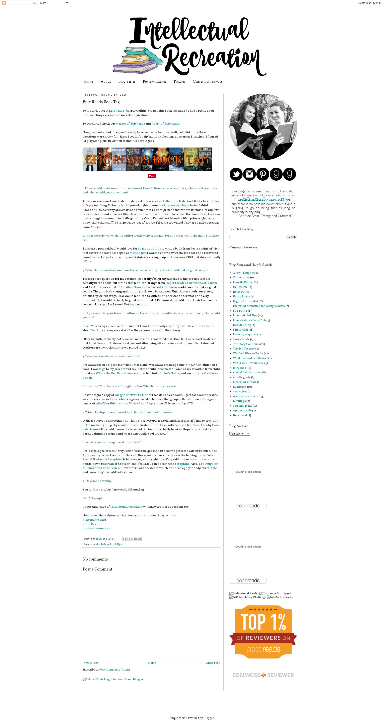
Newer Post (91, 663)
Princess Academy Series (181, 205)
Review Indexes (154, 81)
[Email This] (124, 539)
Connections (241, 277)
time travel (240, 415)
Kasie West (90, 326)
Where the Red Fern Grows (115, 373)
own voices (240, 392)
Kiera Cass (90, 524)
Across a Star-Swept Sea (191, 425)
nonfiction (240, 387)
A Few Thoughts (243, 273)
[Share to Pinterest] (140, 539)
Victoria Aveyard (94, 520)
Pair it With (240, 330)
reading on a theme (245, 396)
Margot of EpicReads (130, 124)
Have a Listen (241, 297)
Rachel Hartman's (95, 459)
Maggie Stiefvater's (128, 395)
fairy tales (239, 368)
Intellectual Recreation (127, 507)
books (96, 544)
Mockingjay (138, 253)
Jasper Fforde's (176, 283)
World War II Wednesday (249, 363)
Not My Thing (242, 325)
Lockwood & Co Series (161, 287)
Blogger (209, 718)
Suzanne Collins (149, 249)
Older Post (213, 663)
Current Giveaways (208, 81)
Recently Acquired (245, 335)
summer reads (242, 411)
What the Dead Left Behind (250, 358)
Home (88, 81)
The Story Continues (246, 344)
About (106, 81)
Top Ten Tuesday (244, 349)
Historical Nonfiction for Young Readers (259, 306)
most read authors (245, 382)
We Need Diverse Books (248, 354)
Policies (179, 81)
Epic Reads (116, 111)
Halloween (240, 287)
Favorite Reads (242, 282)
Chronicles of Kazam (202, 283)
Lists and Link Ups (111, 544)
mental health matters (247, 372)
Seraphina (115, 459)
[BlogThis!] (128, 539)
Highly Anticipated (245, 301)
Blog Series (126, 81)
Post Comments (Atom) (115, 670)
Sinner (147, 395)
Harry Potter (241, 292)
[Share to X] (132, 539)
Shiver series (119, 403)
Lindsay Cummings (96, 528)
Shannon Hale (175, 201)
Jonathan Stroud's (133, 287)
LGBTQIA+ (240, 311)
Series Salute (241, 339)
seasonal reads (242, 406)
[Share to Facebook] (136, 539)
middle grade (242, 377)
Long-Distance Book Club (249, 320)
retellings (239, 401)
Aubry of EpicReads (165, 124)
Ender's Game (169, 373)
